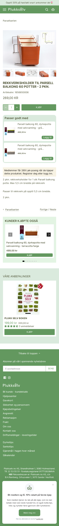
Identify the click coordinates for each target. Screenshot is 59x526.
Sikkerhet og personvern (16, 404)
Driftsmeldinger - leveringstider (20, 435)
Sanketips (8, 446)
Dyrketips (8, 442)
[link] (10, 131)
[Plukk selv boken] (29, 298)
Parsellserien (9, 20)
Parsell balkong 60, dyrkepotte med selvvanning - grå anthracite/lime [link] (34, 126)
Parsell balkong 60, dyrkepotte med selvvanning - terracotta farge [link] (25, 244)
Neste (53, 209)
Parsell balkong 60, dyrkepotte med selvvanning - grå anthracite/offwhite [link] (34, 147)
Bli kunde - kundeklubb (15, 391)
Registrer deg (30, 173)
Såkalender (9, 455)
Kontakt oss (9, 430)
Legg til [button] (47, 137)
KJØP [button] (29, 255)
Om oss (7, 426)
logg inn (47, 173)
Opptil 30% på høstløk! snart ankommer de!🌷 (29, 2)
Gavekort (8, 400)
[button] (49, 235)
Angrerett (8, 413)
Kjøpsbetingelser (12, 409)
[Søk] (47, 9)
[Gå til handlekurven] (53, 9)
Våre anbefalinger (16, 276)
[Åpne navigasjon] (4, 9)
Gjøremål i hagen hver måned (19, 450)
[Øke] (17, 107)
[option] (8, 72)
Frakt (5, 422)
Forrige (44, 209)
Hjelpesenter (9, 396)
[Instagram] (9, 377)
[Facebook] (5, 377)
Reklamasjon (9, 417)
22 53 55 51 (14, 471)
